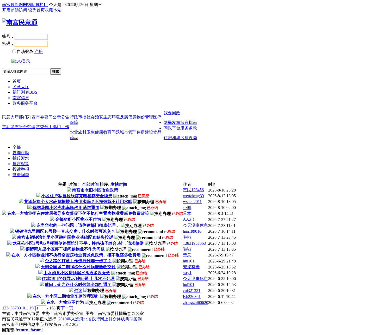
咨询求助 (21, 153)
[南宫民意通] (20, 22)
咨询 (78, 290)
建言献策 (21, 163)
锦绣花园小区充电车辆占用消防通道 (66, 207)
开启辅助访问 (14, 10)
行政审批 (78, 117)
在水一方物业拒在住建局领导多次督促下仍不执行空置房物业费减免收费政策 (78, 213)
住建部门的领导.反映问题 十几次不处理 (78, 278)
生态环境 (111, 117)
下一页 (67, 308)
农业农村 (78, 132)
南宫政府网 (12, 4)
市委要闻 (44, 117)
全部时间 (90, 184)
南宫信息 (21, 97)
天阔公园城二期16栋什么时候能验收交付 (78, 267)
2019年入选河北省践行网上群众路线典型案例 (100, 319)
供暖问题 (21, 174)
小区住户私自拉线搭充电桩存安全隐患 (76, 196)
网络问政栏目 (35, 4)
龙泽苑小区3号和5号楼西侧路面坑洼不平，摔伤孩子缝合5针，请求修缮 (78, 243)
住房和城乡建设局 (180, 137)
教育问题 (111, 132)
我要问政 (172, 113)
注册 (38, 51)
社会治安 (95, 117)
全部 (17, 147)
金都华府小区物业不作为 (78, 219)
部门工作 (61, 126)
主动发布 (10, 126)
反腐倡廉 (128, 117)
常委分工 (44, 126)
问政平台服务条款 (180, 128)
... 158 (30, 308)
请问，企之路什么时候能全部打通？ (78, 284)
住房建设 (145, 132)
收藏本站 (53, 10)
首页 (17, 81)
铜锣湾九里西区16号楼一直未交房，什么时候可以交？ (65, 231)
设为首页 (36, 10)
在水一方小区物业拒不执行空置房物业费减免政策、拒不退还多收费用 (76, 255)
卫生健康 (95, 132)
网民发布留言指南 (180, 122)
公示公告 (61, 117)
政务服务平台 (25, 103)
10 (23, 308)
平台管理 (27, 126)
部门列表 (25, 92)
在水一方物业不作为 (65, 302)
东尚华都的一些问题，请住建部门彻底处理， (78, 225)
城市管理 (128, 132)
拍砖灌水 (21, 158)
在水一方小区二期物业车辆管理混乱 (66, 296)
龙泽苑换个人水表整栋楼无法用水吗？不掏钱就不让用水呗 (78, 201)
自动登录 (25, 51)
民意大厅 (21, 87)
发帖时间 (118, 184)
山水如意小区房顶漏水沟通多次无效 (77, 273)
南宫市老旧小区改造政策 (95, 190)
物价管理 (145, 117)
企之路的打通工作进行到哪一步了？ (78, 261)
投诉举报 (21, 169)
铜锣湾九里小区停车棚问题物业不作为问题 (65, 249)
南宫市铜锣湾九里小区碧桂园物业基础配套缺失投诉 (65, 237)
